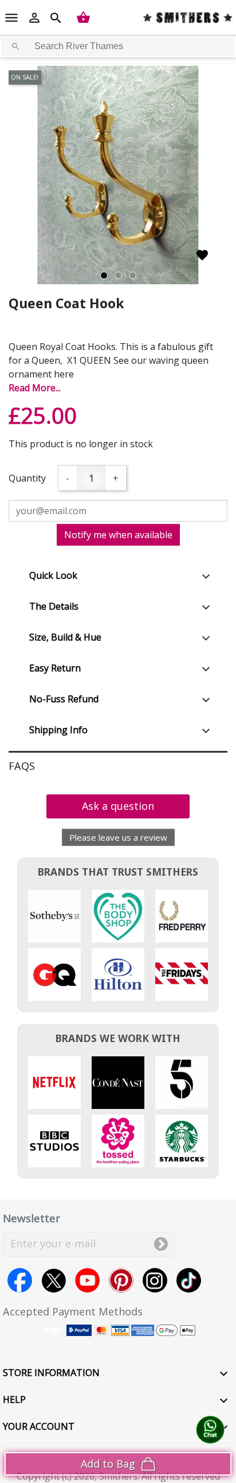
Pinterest (121, 1280)
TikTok (188, 1280)
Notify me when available (118, 534)
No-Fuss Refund (64, 699)
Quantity (27, 478)
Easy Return (55, 668)
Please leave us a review (118, 837)
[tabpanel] (118, 175)
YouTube (87, 1280)
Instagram (155, 1280)
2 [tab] (118, 275)
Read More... (35, 387)
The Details (53, 606)
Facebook (19, 1280)
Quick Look (53, 575)
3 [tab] (132, 275)
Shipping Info (58, 729)
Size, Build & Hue (65, 637)
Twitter (53, 1280)
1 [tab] (104, 275)
